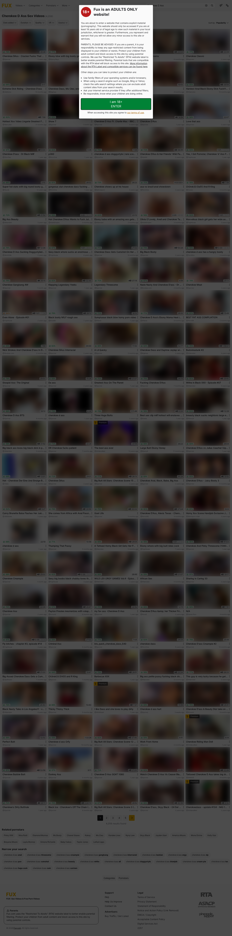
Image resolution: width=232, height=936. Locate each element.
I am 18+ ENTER (116, 104)
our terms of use (135, 112)
